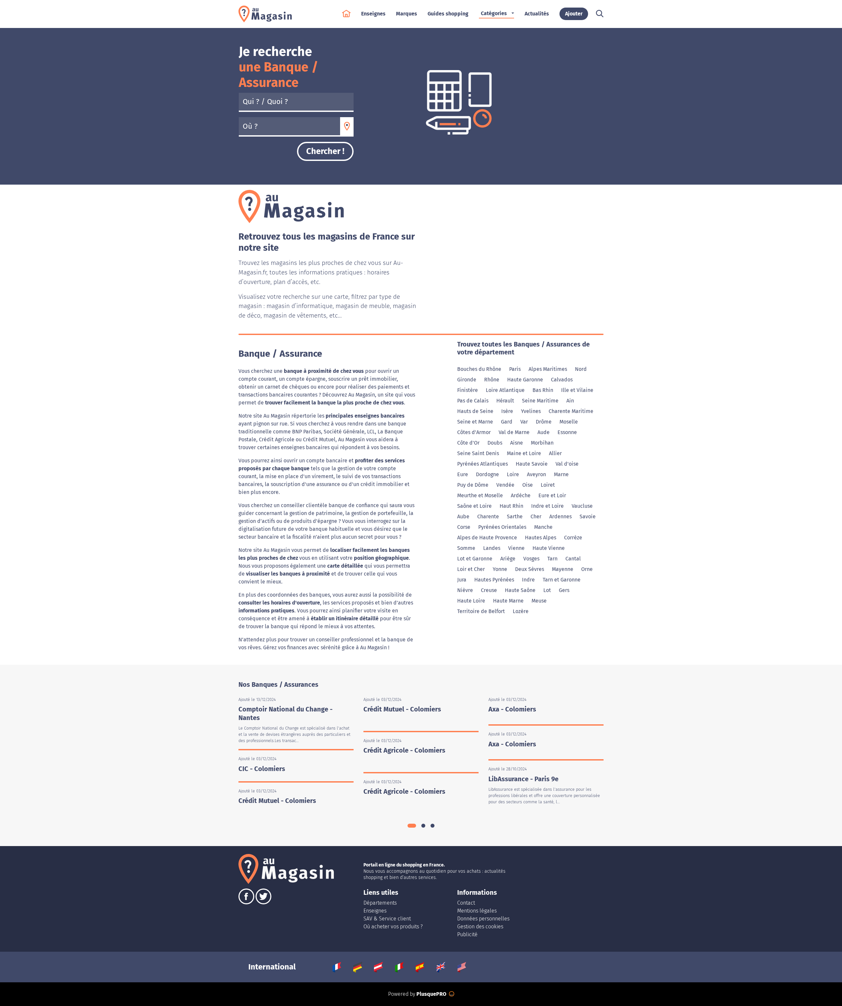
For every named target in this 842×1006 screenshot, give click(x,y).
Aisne (516, 443)
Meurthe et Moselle (480, 495)
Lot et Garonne (474, 558)
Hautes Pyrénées (494, 580)
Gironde (466, 379)
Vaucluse (582, 506)
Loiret (548, 485)
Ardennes (560, 516)
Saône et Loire (474, 506)
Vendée (505, 485)
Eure (462, 474)
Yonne (500, 569)
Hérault (505, 401)
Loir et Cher (471, 569)
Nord (581, 369)
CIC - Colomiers (261, 769)
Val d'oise (567, 464)
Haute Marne (508, 601)
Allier (555, 453)
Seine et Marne (475, 422)
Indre (528, 580)
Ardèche (521, 495)
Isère (507, 411)
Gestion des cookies (480, 926)
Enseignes (374, 911)
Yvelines (531, 411)
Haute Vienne (548, 548)
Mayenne (562, 569)
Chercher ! (325, 151)
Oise (527, 485)
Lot (547, 590)
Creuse (489, 590)
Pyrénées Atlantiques (482, 464)
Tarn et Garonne (562, 580)
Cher (536, 516)
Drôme (544, 422)
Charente (488, 516)
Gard (506, 422)
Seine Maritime (540, 401)
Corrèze (573, 537)
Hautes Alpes (540, 537)
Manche (543, 527)
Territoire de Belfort (481, 611)
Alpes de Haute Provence (487, 537)
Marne (561, 474)
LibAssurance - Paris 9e (523, 779)
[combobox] (289, 126)
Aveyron (536, 474)
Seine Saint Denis (478, 453)
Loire (513, 474)
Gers (564, 590)
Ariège (507, 558)
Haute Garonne (525, 379)
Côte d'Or (468, 443)
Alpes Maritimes (548, 369)
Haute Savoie (532, 464)
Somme (466, 548)
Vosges (531, 558)
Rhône (491, 379)
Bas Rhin (542, 390)
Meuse (539, 601)
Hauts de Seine (475, 411)
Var (524, 422)
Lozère (521, 611)
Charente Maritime (571, 411)
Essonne (567, 432)
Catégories (494, 13)
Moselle (568, 422)
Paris (515, 369)
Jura (461, 580)
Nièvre (465, 590)
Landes (491, 548)
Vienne (516, 548)
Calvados (562, 379)
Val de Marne (514, 432)
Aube (463, 516)
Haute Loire (471, 601)
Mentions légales (477, 911)
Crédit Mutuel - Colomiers (277, 801)
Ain (570, 401)
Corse (463, 527)
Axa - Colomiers (512, 709)
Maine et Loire (524, 453)
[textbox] (289, 126)
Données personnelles (483, 919)
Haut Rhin (511, 506)
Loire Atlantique (505, 390)
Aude (543, 432)
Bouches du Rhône (479, 369)
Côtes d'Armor (474, 432)
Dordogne (487, 474)
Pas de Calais (472, 401)
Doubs (494, 443)
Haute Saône (520, 590)
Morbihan (542, 443)
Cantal (573, 558)
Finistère (467, 390)
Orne (587, 569)
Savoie (588, 516)
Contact (466, 903)
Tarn (552, 558)
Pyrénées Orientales (502, 527)
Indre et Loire (547, 506)
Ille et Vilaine (577, 390)
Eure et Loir (552, 495)
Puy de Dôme (472, 485)
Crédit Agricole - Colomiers (404, 750)
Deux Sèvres (529, 569)
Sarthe (515, 516)
